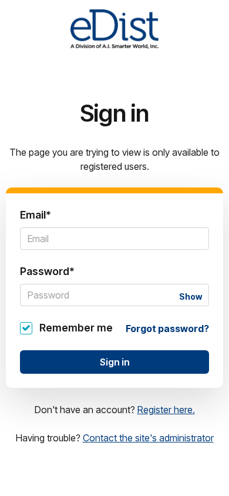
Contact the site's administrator (148, 438)
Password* (47, 271)
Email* (35, 215)
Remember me (76, 327)
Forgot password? (167, 328)
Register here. (166, 409)
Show (190, 296)
